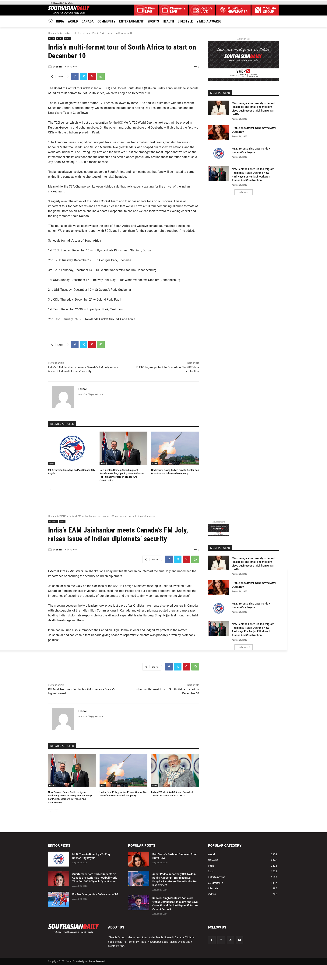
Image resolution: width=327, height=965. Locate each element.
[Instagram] (221, 940)
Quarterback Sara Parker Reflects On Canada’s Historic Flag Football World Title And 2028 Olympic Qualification (94, 878)
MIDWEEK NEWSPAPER (237, 10)
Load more (242, 192)
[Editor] (50, 67)
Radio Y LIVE (206, 10)
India (59, 33)
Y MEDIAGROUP (269, 10)
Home (51, 33)
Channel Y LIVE (177, 10)
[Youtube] (239, 940)
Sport (59, 38)
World (67, 38)
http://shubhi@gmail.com (90, 394)
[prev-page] (50, 489)
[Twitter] (83, 76)
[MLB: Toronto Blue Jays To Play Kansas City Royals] (72, 448)
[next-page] (56, 489)
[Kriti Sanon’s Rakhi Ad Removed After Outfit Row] (218, 132)
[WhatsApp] (101, 76)
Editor (59, 66)
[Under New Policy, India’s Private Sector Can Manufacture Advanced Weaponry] (175, 448)
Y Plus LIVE (150, 10)
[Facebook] (75, 76)
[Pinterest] (92, 76)
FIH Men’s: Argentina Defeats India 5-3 (95, 894)
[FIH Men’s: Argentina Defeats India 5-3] (58, 899)
